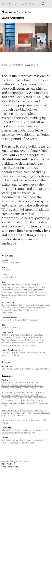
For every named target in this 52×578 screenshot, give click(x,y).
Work (4, 3)
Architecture (6, 366)
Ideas (4, 64)
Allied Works (8, 11)
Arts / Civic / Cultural (11, 369)
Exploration (17, 64)
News (32, 3)
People (23, 3)
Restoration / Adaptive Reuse (35, 369)
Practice (13, 3)
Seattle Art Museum (10, 327)
